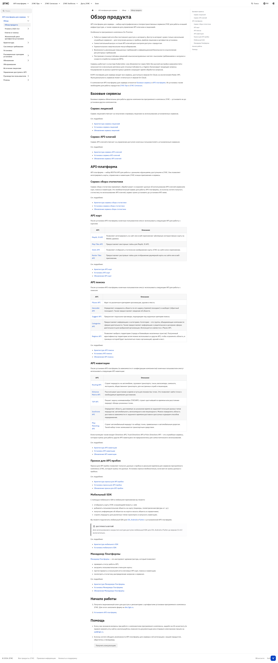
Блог (97, 3)
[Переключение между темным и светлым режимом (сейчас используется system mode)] (273, 3)
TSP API (95, 402)
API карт (196, 27)
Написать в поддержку (67, 658)
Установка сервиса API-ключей (107, 155)
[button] (266, 3)
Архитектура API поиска (104, 350)
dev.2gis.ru (129, 607)
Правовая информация (46, 658)
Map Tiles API (97, 244)
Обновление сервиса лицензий (106, 130)
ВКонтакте (260, 658)
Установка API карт (102, 273)
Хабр (269, 658)
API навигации (199, 34)
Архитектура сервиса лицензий (107, 124)
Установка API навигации (104, 451)
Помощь (195, 49)
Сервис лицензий (200, 15)
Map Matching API (95, 426)
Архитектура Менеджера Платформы (109, 584)
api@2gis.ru (98, 632)
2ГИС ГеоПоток (69, 3)
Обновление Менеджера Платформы (109, 591)
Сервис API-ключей (200, 18)
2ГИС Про (36, 3)
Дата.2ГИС (85, 3)
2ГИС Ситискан (51, 3)
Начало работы (197, 46)
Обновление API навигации (105, 454)
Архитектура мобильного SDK (106, 544)
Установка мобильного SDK (105, 547)
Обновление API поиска (103, 357)
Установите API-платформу (105, 612)
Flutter (141, 520)
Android (134, 520)
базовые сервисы (144, 82)
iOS (128, 520)
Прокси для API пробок (201, 37)
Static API (96, 250)
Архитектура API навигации (105, 448)
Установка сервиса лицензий (106, 127)
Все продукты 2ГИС (26, 658)
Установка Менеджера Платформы (108, 587)
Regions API (96, 336)
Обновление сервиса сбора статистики (110, 209)
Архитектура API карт (103, 269)
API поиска (197, 31)
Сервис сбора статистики (202, 24)
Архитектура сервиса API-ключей (108, 152)
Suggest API (96, 316)
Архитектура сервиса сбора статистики (110, 202)
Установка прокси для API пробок (108, 485)
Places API (96, 302)
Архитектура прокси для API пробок (109, 481)
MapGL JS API (97, 237)
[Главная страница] (93, 10)
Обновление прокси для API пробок (108, 488)
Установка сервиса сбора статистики (109, 206)
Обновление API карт (103, 276)
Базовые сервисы (198, 11)
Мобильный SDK (199, 40)
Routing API (96, 385)
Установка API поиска (103, 353)
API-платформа (19, 3)
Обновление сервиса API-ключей (107, 158)
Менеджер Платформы (100, 559)
